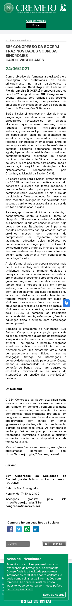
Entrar (36, 25)
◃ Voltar (12, 544)
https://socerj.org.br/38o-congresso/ (32, 454)
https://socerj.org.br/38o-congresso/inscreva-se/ (24, 504)
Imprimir (54, 544)
